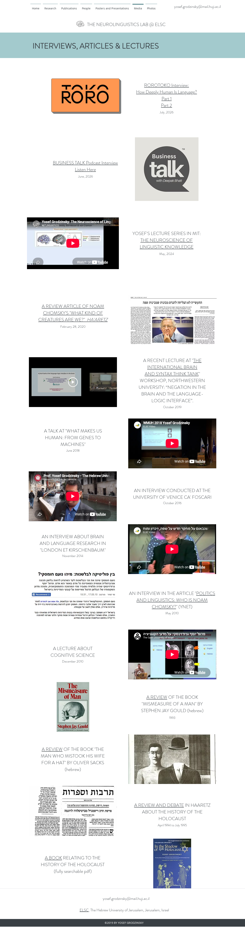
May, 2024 (166, 253)
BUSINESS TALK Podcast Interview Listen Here (85, 166)
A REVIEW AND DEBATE (159, 805)
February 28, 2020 (73, 326)
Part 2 (166, 105)
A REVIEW (52, 749)
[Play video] (73, 382)
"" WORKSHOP (171, 370)
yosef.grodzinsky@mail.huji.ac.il (197, 6)
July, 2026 (166, 112)
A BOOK (53, 858)
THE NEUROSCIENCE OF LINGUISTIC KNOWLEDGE (167, 243)
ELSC (84, 910)
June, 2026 (85, 176)
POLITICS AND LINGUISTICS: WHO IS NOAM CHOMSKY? (175, 600)
